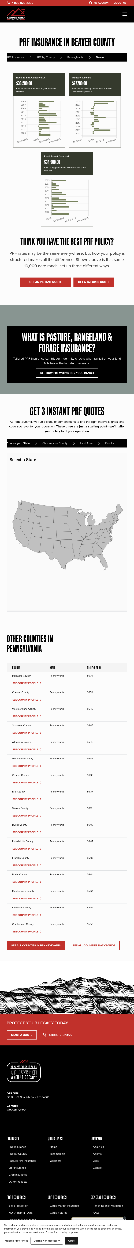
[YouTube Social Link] (40, 1121)
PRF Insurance (17, 1147)
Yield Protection (18, 1206)
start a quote (21, 1035)
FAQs (96, 1213)
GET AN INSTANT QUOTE (45, 282)
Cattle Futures (58, 1213)
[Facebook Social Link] (9, 1121)
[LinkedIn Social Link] (32, 1121)
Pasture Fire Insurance (22, 1161)
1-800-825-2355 (16, 1110)
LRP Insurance (17, 1168)
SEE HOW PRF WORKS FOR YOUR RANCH (67, 373)
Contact (97, 1168)
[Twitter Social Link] (25, 1121)
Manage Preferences (16, 1241)
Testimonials (57, 1154)
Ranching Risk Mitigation (108, 1206)
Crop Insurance (18, 1175)
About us (98, 1147)
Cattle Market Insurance (64, 1206)
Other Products (18, 1182)
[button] (123, 14)
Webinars (55, 1161)
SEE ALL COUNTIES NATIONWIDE (94, 945)
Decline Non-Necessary (47, 1241)
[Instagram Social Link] (17, 1121)
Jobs (96, 1161)
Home (53, 1147)
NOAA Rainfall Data (20, 1213)
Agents (97, 1154)
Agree (71, 1241)
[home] (16, 14)
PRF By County (18, 1154)
